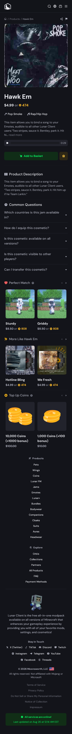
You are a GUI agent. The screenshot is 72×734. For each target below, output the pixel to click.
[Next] (66, 283)
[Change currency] (55, 6)
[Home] (5, 19)
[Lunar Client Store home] (7, 6)
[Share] (61, 19)
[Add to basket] (9, 292)
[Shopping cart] (60, 6)
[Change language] (51, 668)
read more (15, 135)
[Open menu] (66, 6)
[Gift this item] (63, 156)
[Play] (7, 143)
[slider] (34, 143)
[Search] (49, 6)
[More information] (32, 283)
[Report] (66, 19)
